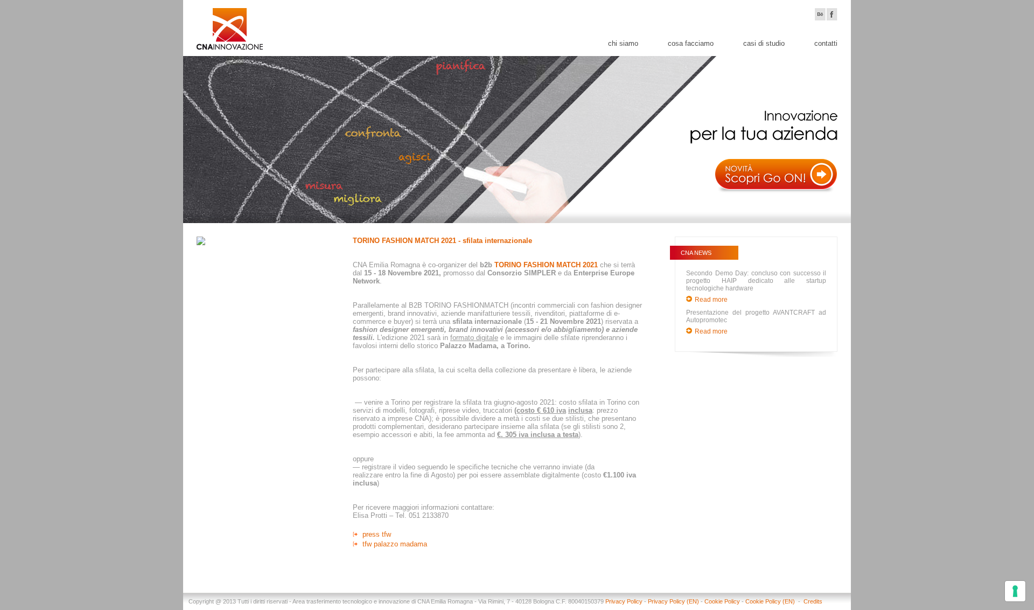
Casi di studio (764, 43)
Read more (711, 299)
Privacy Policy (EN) (673, 601)
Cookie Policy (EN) (771, 601)
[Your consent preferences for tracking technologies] (1015, 591)
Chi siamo (623, 43)
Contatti (825, 43)
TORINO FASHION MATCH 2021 (546, 265)
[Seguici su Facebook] (832, 14)
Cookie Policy (722, 601)
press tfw (376, 534)
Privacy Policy (623, 601)
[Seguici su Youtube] (820, 14)
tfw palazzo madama (394, 544)
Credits (813, 601)
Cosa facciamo (691, 43)
